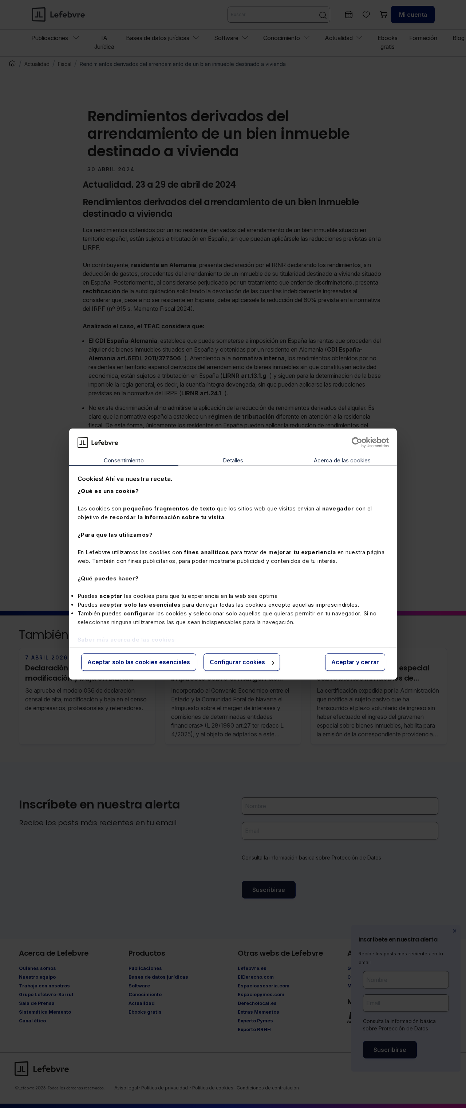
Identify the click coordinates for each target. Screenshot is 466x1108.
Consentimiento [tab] (123, 460)
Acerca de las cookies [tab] (342, 460)
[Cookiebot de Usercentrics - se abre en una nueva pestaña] (357, 442)
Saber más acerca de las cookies (126, 639)
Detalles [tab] (233, 460)
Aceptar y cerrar (355, 662)
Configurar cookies (237, 662)
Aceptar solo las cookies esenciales (138, 662)
